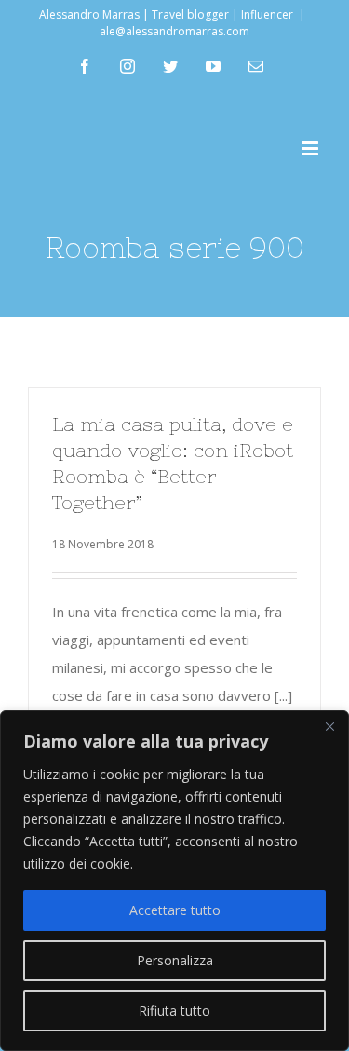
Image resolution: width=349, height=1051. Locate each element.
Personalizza (175, 960)
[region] (174, 880)
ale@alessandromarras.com (174, 31)
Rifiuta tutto (174, 1010)
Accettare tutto (175, 910)
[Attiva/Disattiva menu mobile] (311, 148)
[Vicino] (329, 726)
